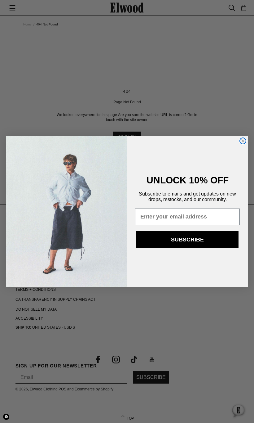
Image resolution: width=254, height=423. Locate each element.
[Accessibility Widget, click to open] (6, 417)
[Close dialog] (243, 141)
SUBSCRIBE (187, 239)
